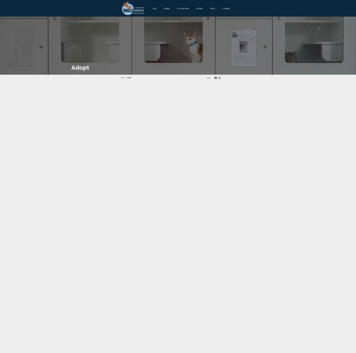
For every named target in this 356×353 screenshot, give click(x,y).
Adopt (167, 8)
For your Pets (183, 8)
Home (123, 78)
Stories (200, 8)
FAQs (212, 8)
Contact (226, 8)
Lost (154, 8)
